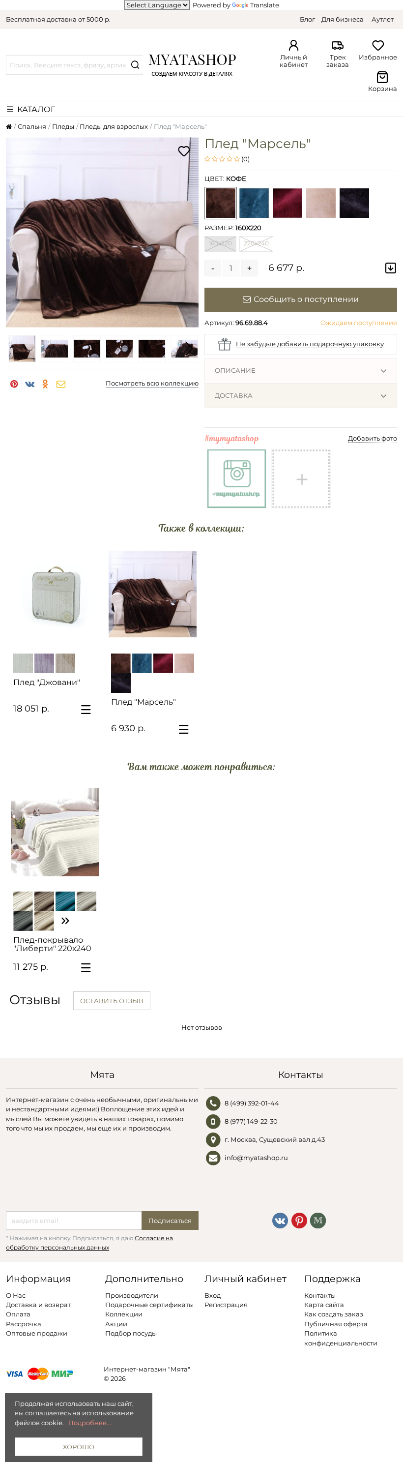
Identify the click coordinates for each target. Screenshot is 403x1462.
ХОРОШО (78, 1447)
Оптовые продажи (36, 1333)
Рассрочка (23, 1324)
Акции (116, 1324)
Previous (16, 348)
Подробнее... (89, 1423)
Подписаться (170, 1220)
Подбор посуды (131, 1333)
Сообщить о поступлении (306, 299)
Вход (212, 1295)
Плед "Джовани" (46, 682)
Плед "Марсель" (143, 702)
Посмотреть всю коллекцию (152, 383)
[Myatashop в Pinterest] (299, 1219)
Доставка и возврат (38, 1305)
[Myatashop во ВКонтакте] (280, 1219)
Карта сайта (324, 1305)
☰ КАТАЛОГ (30, 109)
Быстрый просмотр (59, 637)
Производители (131, 1295)
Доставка (234, 395)
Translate (264, 5)
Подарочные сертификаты (149, 1305)
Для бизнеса (342, 19)
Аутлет (383, 19)
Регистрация (226, 1305)
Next (189, 348)
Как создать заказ (333, 1314)
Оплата (18, 1314)
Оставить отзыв (112, 1001)
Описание (235, 370)
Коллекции (124, 1314)
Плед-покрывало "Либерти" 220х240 (52, 944)
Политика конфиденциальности (340, 1337)
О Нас (16, 1295)
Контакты (320, 1295)
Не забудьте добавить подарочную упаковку (310, 344)
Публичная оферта (336, 1324)
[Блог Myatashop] (318, 1219)
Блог (307, 19)
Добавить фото (372, 438)
